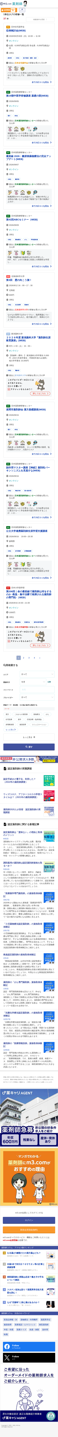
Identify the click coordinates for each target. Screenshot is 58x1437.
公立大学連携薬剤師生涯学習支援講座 (26, 531)
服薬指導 (23, 725)
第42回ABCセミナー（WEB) (22, 219)
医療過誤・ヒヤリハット (25, 1325)
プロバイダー (8, 697)
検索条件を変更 (39, 19)
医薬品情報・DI (10, 1320)
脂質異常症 (45, 1320)
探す (31, 747)
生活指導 (18, 304)
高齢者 (26, 304)
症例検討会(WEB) (16, 30)
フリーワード (8, 690)
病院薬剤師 (43, 1325)
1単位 (17, 58)
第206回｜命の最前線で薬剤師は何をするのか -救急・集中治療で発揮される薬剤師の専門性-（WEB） (29, 594)
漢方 (9, 115)
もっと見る (10, 730)
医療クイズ (21, 1329)
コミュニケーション (39, 725)
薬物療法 (18, 239)
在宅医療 (18, 551)
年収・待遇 (8, 1329)
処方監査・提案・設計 (30, 58)
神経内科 (18, 490)
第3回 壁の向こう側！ (19, 280)
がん (25, 239)
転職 (6, 1334)
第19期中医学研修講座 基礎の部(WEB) (27, 95)
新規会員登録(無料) (29, 1230)
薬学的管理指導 (38, 622)
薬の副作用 (27, 490)
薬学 (19, 719)
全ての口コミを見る (40, 82)
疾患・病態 (34, 1329)
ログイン (22, 10)
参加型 (10, 58)
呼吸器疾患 (34, 239)
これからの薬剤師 (21, 714)
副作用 (45, 1329)
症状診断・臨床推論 (34, 719)
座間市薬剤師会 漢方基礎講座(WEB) (26, 409)
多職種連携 (27, 551)
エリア (5, 674)
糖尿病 (17, 179)
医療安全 (27, 622)
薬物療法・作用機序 (29, 1320)
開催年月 (6, 682)
